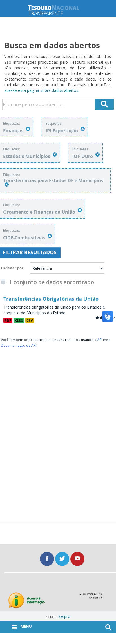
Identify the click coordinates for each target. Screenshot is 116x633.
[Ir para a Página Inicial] (58, 10)
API (99, 339)
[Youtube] (77, 558)
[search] (104, 104)
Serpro (64, 616)
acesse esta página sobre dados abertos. (41, 90)
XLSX (19, 320)
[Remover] (28, 129)
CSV (29, 320)
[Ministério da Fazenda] (90, 597)
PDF (8, 320)
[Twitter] (62, 558)
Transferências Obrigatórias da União (51, 298)
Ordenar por (12, 267)
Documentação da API (18, 345)
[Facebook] (47, 558)
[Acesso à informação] (26, 600)
